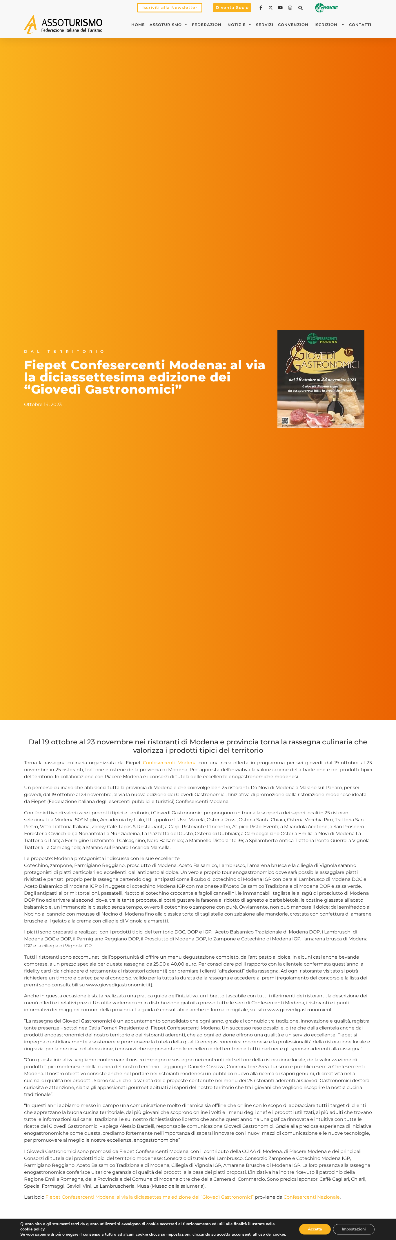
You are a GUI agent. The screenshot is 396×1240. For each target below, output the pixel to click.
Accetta (315, 1229)
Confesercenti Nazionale (312, 1197)
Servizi (264, 25)
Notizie (237, 25)
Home (138, 25)
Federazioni (207, 25)
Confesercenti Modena (170, 762)
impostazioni (178, 1234)
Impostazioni (354, 1229)
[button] (300, 7)
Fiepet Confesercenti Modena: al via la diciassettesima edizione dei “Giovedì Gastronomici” (150, 1197)
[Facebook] (261, 7)
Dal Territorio (65, 351)
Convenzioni (294, 25)
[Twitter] (271, 7)
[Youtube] (280, 7)
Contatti (360, 25)
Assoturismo (166, 25)
